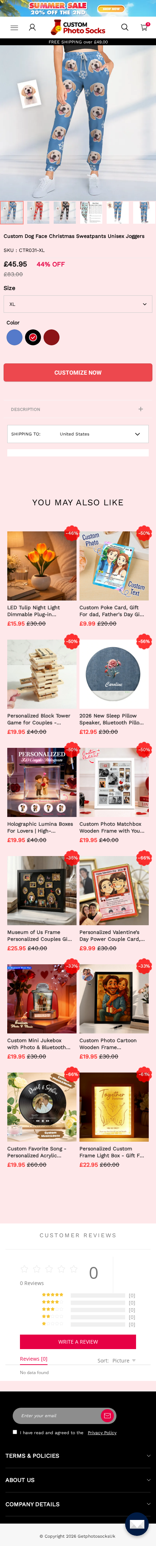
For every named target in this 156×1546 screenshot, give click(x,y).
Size (9, 288)
